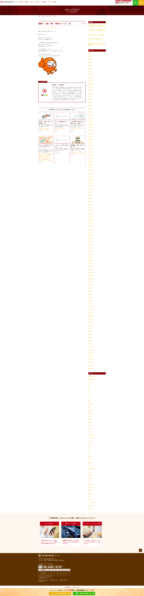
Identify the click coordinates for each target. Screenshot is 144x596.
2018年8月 (90, 322)
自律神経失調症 (49, 153)
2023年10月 (90, 158)
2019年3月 (90, 300)
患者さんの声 (41, 129)
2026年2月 (90, 71)
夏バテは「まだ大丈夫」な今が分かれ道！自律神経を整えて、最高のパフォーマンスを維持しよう (96, 44)
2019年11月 (90, 275)
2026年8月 (90, 53)
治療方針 (21, 1)
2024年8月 (90, 127)
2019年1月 (90, 306)
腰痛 (61, 128)
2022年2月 (90, 207)
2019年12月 (90, 272)
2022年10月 (90, 186)
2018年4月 (90, 334)
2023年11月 (90, 155)
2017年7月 (90, 362)
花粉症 (47, 159)
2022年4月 (90, 201)
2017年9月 (90, 356)
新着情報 (47, 128)
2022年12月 (90, 179)
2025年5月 (90, 99)
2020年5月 (90, 257)
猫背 (49, 159)
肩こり (45, 160)
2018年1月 (90, 343)
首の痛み (90, 478)
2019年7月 (90, 288)
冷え (43, 160)
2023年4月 (90, 170)
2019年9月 (90, 281)
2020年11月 (90, 238)
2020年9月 (90, 244)
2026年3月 (90, 68)
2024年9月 (90, 124)
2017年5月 (90, 368)
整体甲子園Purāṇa (41, 581)
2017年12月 (90, 346)
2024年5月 (90, 136)
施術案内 (26, 1)
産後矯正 (90, 508)
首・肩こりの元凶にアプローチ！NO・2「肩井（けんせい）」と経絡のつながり (96, 35)
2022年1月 (90, 210)
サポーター (90, 382)
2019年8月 (90, 284)
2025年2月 (90, 108)
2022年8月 (90, 192)
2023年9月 (90, 161)
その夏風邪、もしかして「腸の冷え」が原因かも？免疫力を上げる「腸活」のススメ (96, 25)
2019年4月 (90, 297)
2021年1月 (90, 235)
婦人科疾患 (90, 410)
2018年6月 (90, 328)
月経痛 (89, 419)
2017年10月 (90, 352)
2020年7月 (90, 250)
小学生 (55, 27)
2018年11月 (90, 312)
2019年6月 (90, 291)
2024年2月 (90, 145)
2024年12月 (90, 114)
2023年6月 (90, 164)
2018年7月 (90, 325)
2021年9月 (90, 223)
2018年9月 (90, 318)
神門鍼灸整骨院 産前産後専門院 (43, 580)
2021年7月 (90, 226)
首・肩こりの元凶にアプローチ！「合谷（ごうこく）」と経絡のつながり (96, 39)
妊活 (89, 400)
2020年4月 (90, 260)
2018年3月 (90, 337)
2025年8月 (90, 90)
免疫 (47, 160)
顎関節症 (49, 154)
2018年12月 (90, 309)
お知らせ (32, 1)
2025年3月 (90, 105)
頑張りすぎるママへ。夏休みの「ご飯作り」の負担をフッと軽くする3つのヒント (96, 30)
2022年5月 (90, 198)
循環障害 (90, 490)
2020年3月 (90, 263)
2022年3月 (90, 204)
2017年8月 (90, 359)
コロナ (89, 481)
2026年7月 (90, 56)
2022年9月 (90, 189)
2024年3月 (90, 142)
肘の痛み (90, 487)
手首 (46, 27)
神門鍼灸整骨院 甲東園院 (63, 580)
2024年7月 (90, 130)
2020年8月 (90, 247)
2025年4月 (90, 102)
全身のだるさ (41, 153)
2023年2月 (90, 173)
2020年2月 (90, 266)
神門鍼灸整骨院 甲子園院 (54, 580)
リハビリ (42, 27)
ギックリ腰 (46, 158)
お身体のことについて (42, 128)
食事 (89, 471)
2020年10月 (90, 241)
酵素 (39, 154)
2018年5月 (90, 331)
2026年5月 (90, 62)
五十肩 (89, 416)
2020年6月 (90, 254)
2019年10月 (90, 278)
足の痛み (79, 128)
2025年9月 (90, 87)
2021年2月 (90, 232)
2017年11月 (90, 349)
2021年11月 (90, 216)
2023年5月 (90, 167)
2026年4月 (90, 65)
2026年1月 (90, 74)
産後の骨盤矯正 (91, 468)
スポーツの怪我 (50, 27)
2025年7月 (90, 93)
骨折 (39, 27)
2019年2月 (90, 303)
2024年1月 (90, 148)
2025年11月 (90, 80)
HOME (39, 16)
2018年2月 (90, 340)
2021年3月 (90, 229)
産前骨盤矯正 (44, 159)
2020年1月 (90, 269)
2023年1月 (90, 176)
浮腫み (89, 428)
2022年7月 (90, 195)
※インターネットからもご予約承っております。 (45, 575)
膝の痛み (40, 160)
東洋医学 (56, 129)
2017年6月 (90, 365)
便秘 (89, 385)
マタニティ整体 (41, 158)
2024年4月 (90, 139)
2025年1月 (90, 111)
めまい (49, 158)
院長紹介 (44, 1)
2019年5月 (90, 294)
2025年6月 (90, 96)
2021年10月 (90, 220)
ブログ (49, 1)
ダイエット (90, 425)
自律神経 (63, 128)
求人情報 (54, 1)
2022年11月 (90, 182)
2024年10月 (90, 121)
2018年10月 (90, 315)
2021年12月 (90, 213)
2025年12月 (90, 77)
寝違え (40, 159)
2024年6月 (90, 133)
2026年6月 (90, 59)
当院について (38, 1)
